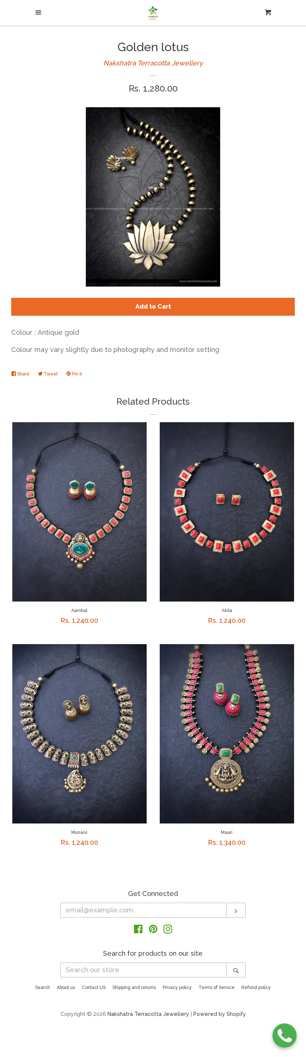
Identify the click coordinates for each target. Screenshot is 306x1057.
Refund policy (256, 987)
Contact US (94, 987)
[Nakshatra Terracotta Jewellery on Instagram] (167, 930)
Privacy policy (177, 987)
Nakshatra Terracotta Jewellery (153, 63)
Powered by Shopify (219, 1014)
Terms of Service (217, 987)
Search (42, 987)
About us (66, 987)
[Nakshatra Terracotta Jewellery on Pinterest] (153, 930)
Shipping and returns (134, 987)
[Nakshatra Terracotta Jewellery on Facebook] (138, 930)
